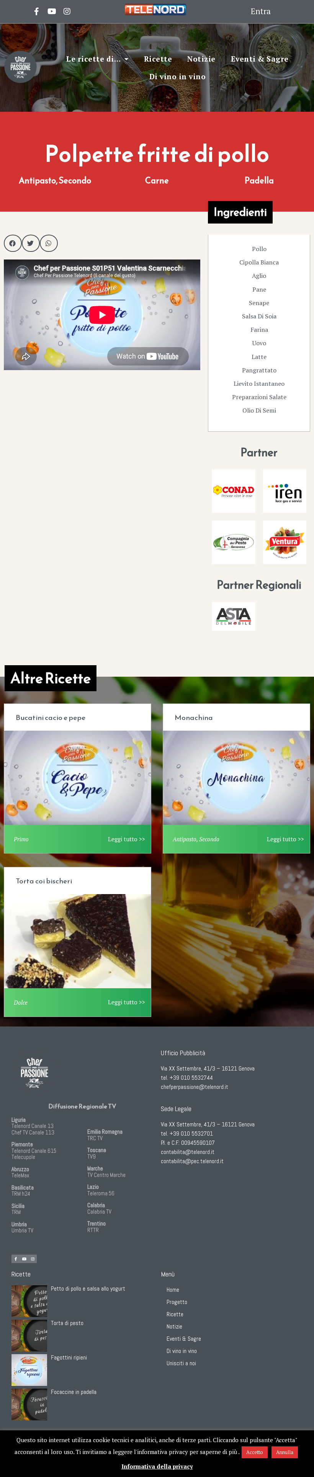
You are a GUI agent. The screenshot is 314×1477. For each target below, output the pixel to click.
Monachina (194, 717)
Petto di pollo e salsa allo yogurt (88, 1288)
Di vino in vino (177, 76)
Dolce (21, 1002)
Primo (21, 839)
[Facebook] (36, 11)
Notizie (201, 59)
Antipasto (37, 180)
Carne (157, 180)
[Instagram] (67, 11)
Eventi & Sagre (260, 59)
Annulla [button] (284, 1452)
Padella (259, 180)
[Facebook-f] (15, 1259)
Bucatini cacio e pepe (50, 717)
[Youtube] (51, 11)
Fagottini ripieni (69, 1357)
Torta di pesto (67, 1323)
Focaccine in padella (73, 1392)
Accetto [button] (254, 1452)
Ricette (158, 59)
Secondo (75, 180)
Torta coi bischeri (44, 880)
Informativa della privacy (157, 1466)
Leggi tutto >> (126, 839)
